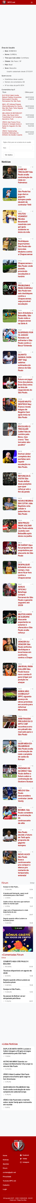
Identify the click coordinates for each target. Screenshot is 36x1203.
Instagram (25, 1162)
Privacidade (7, 1177)
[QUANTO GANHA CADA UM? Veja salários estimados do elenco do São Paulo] (10, 357)
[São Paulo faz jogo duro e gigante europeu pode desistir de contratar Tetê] (10, 194)
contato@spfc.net (9, 1172)
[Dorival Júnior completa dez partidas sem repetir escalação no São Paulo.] (10, 456)
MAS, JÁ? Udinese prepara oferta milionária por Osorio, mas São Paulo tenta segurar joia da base (12, 107)
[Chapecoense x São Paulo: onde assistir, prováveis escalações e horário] (10, 266)
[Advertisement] (18, 24)
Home (5, 1155)
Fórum (5, 1168)
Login (5, 1189)
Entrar (32, 883)
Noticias (6, 1160)
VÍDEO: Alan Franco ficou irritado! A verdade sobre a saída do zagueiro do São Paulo (12, 125)
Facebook (25, 1155)
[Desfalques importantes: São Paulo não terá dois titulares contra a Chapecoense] (10, 244)
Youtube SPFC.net (9, 1181)
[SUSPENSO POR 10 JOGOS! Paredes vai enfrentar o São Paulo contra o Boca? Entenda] (10, 335)
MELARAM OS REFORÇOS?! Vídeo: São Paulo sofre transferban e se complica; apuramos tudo (12, 116)
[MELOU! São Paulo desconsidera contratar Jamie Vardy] (10, 793)
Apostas (6, 1164)
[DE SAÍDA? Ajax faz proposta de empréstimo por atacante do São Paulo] (10, 548)
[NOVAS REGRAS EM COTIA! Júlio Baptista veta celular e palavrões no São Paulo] (10, 503)
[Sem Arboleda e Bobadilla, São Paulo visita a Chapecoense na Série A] (10, 315)
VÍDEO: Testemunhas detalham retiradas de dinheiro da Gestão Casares (12, 133)
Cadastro (6, 1185)
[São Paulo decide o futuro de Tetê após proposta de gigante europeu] (10, 835)
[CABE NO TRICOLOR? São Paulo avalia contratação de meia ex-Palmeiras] (10, 172)
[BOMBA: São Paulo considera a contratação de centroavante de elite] (10, 812)
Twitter (24, 1158)
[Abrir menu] (31, 2)
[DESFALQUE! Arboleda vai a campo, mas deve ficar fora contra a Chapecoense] (10, 567)
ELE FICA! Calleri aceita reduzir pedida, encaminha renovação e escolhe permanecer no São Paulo (11, 98)
